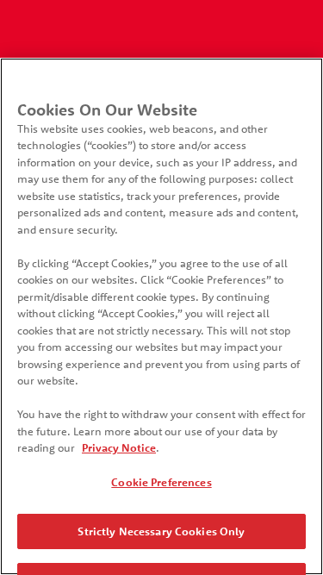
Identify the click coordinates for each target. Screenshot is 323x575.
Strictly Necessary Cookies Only (161, 531)
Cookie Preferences (161, 482)
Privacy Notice (119, 447)
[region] (161, 316)
